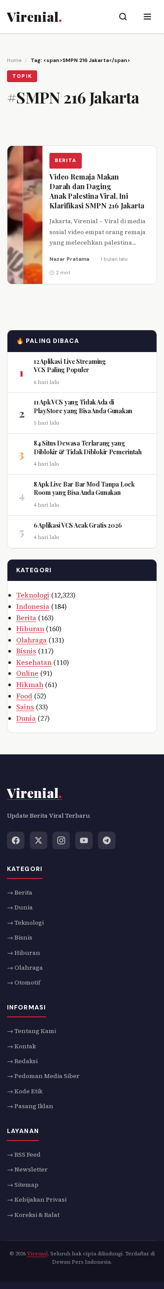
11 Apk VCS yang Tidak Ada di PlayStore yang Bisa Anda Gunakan (83, 406)
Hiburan (30, 628)
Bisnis (26, 651)
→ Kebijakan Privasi (36, 1199)
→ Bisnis (19, 937)
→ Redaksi (22, 1061)
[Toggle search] (123, 16)
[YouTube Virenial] (84, 840)
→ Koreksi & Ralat (33, 1214)
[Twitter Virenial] (38, 840)
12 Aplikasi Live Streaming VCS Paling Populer (70, 365)
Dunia (26, 718)
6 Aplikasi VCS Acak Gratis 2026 (78, 525)
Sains (25, 707)
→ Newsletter (27, 1169)
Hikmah (29, 684)
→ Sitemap (22, 1184)
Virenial (37, 1253)
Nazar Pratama (69, 259)
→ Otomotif (23, 982)
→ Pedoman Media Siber (43, 1075)
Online (27, 673)
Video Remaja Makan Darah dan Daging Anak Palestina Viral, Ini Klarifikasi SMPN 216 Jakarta (96, 191)
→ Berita (19, 892)
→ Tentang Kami (31, 1030)
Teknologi (32, 595)
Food (24, 696)
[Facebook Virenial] (15, 840)
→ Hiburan (23, 952)
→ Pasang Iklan (30, 1106)
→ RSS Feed (24, 1154)
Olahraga (31, 640)
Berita (66, 160)
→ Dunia (20, 907)
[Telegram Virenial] (106, 840)
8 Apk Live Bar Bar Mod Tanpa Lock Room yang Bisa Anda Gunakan (84, 488)
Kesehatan (34, 662)
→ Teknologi (25, 922)
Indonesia (32, 606)
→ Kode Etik (24, 1090)
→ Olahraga (25, 967)
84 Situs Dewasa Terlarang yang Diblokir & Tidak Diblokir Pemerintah (88, 447)
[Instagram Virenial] (61, 840)
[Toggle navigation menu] (147, 16)
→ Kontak (21, 1045)
